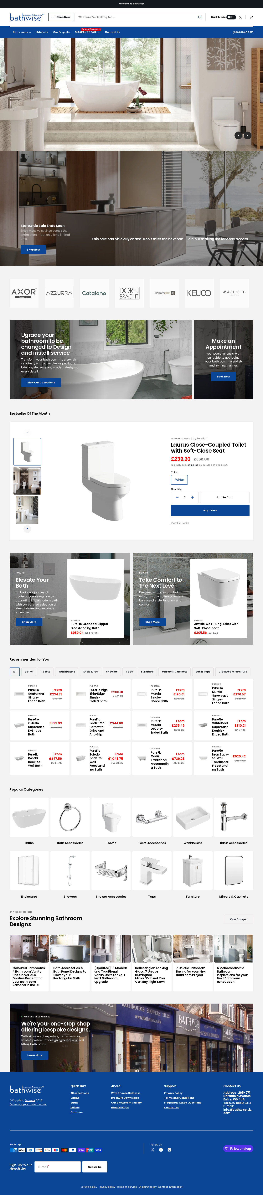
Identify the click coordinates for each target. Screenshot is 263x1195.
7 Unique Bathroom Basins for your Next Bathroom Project (191, 971)
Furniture (147, 671)
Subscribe (94, 1167)
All (14, 671)
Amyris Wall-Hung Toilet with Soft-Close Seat (216, 626)
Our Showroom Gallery (126, 1102)
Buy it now (210, 510)
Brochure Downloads (125, 1098)
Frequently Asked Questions (182, 1102)
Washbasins (67, 671)
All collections (79, 1093)
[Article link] (29, 963)
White (181, 481)
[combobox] (140, 17)
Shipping (193, 464)
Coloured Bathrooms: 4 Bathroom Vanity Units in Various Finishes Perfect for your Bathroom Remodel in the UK (29, 976)
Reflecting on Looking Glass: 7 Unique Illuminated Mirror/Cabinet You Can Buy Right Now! (151, 975)
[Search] (201, 17)
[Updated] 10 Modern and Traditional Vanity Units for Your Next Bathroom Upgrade (110, 975)
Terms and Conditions (179, 1098)
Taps (129, 671)
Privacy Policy (173, 1093)
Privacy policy (107, 1186)
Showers (111, 671)
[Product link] (95, 598)
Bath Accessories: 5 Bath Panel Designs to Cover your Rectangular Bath (69, 973)
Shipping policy (147, 1186)
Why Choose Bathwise (125, 1093)
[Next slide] (27, 529)
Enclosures (90, 671)
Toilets (45, 671)
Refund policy (88, 1186)
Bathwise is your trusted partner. (28, 1104)
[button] (240, 17)
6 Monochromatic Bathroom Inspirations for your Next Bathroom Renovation (232, 975)
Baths (29, 671)
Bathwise (30, 1100)
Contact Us (171, 1107)
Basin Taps (203, 671)
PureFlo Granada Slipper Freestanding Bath (89, 626)
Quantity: (176, 489)
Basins (74, 1098)
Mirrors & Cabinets (174, 671)
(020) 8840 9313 (243, 32)
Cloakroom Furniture (233, 671)
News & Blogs (120, 1107)
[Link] (101, 359)
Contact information (170, 1186)
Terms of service (127, 1186)
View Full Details (180, 523)
